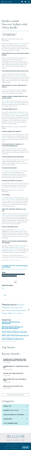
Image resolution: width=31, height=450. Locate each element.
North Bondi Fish (16, 75)
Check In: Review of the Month (9, 325)
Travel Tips (7, 406)
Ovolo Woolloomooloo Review (14, 332)
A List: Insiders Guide (9, 34)
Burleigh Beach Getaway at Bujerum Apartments (12, 327)
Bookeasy (7, 448)
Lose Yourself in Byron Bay (13, 339)
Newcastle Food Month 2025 (13, 386)
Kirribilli (4, 159)
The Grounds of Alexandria (17, 113)
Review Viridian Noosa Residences (11, 323)
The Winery (5, 90)
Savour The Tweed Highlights (13, 373)
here (26, 257)
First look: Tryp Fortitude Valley (15, 335)
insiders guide (6, 274)
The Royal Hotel (18, 229)
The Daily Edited (16, 148)
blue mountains (20, 274)
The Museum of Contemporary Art (12, 171)
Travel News (7, 419)
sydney (13, 274)
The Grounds (12, 260)
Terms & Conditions (11, 444)
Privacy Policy (20, 444)
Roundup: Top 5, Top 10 (11, 410)
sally (5, 295)
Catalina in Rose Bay (10, 102)
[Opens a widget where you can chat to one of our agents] (26, 447)
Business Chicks (18, 43)
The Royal (17, 260)
